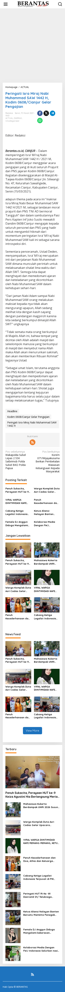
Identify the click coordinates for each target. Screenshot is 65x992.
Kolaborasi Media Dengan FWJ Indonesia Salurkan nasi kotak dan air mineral (45, 523)
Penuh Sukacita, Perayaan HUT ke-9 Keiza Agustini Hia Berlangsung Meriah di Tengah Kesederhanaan (17, 490)
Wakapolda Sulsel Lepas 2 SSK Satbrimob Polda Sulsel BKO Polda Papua (15, 460)
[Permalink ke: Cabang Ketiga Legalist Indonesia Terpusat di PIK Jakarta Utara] (47, 604)
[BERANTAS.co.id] (33, 4)
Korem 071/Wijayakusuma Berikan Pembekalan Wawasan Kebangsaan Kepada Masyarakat (48, 461)
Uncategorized (12, 121)
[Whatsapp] (40, 120)
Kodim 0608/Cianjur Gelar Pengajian (28, 417)
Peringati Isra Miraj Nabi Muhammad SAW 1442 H (32, 424)
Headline (12, 411)
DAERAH (18, 118)
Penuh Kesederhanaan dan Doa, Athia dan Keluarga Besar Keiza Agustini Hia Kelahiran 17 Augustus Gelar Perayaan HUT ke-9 (46, 501)
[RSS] (32, 442)
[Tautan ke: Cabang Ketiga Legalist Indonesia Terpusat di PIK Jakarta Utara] (13, 881)
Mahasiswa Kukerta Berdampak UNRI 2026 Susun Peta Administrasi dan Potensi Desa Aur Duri (47, 562)
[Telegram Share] (52, 113)
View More (32, 730)
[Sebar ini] (40, 113)
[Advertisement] (32, 45)
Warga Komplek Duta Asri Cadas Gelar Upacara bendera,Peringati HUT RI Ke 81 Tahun (47, 490)
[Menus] (5, 4)
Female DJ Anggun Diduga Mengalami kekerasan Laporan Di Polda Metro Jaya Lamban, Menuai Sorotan (17, 523)
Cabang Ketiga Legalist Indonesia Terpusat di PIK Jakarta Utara (16, 512)
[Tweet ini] (46, 113)
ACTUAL (9, 118)
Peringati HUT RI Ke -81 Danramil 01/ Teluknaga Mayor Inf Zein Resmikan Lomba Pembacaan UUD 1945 (40, 895)
